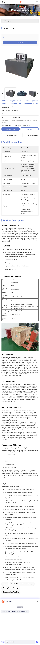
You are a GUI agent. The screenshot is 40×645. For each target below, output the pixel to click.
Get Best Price (10, 129)
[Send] (37, 642)
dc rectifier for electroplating (21, 584)
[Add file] (2, 642)
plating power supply (10, 588)
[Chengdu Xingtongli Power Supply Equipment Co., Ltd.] (21, 2)
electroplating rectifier (11, 592)
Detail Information (11, 135)
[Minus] (37, 601)
